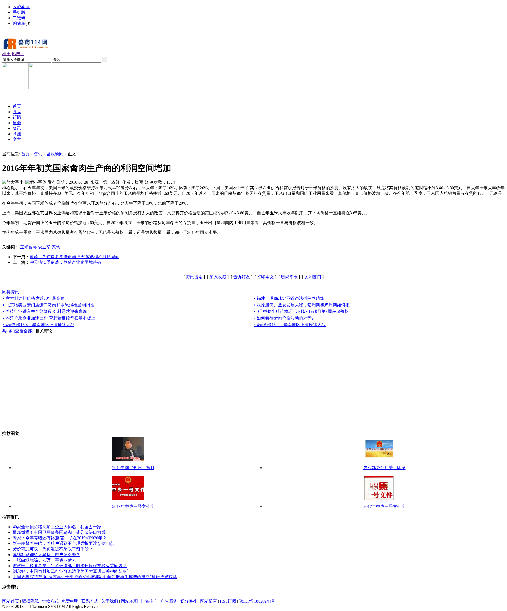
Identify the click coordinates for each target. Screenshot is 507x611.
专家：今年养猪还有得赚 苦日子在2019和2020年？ (60, 538)
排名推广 (149, 601)
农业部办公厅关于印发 (384, 467)
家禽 (56, 247)
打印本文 (265, 277)
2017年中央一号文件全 (384, 506)
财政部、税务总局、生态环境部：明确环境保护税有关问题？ (70, 565)
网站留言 (208, 601)
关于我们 (109, 601)
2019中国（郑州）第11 (133, 467)
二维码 (19, 18)
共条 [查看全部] (17, 331)
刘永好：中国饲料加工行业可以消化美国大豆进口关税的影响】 (72, 571)
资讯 (38, 154)
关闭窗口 (312, 277)
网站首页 (10, 601)
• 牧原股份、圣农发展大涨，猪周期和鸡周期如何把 (302, 305)
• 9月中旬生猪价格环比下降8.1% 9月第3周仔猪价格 (301, 311)
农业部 (44, 247)
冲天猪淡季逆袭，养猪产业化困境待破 (65, 262)
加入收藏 (217, 277)
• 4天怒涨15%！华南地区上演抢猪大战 (38, 324)
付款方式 (50, 601)
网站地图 (129, 601)
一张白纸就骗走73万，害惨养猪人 (44, 560)
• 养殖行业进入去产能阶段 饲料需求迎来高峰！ (47, 311)
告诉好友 (241, 277)
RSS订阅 (228, 601)
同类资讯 (10, 292)
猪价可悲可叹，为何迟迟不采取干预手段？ (53, 549)
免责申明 (70, 601)
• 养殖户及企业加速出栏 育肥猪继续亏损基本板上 (49, 318)
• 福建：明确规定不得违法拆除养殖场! (290, 298)
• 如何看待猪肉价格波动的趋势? (283, 318)
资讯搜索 (194, 277)
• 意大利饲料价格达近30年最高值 (34, 298)
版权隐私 (30, 601)
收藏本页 (21, 6)
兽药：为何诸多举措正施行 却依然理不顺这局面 (74, 256)
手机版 (19, 12)
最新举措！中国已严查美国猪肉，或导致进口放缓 (59, 532)
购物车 (19, 23)
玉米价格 (28, 247)
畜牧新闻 (54, 154)
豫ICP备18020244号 (257, 601)
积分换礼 (188, 601)
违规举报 (289, 277)
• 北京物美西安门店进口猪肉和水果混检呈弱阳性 (48, 305)
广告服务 (169, 601)
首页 (25, 154)
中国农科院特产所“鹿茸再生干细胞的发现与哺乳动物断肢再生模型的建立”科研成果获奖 (95, 577)
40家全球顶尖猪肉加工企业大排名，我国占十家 (57, 527)
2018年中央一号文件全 (133, 506)
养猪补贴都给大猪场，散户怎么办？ (46, 554)
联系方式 (89, 601)
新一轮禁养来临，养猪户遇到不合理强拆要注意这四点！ (65, 543)
